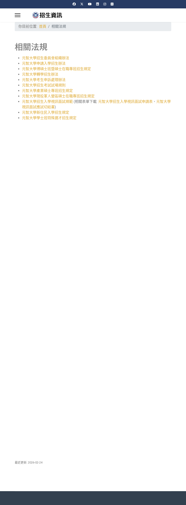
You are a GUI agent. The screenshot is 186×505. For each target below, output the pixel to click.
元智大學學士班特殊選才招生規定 (49, 118)
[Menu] (17, 15)
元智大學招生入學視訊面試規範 (47, 101)
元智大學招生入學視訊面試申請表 (125, 101)
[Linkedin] (97, 4)
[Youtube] (90, 4)
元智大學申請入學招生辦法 (44, 63)
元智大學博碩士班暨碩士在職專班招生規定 (57, 69)
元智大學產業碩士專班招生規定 (47, 91)
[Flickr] (112, 4)
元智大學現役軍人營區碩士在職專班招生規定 (58, 96)
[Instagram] (104, 4)
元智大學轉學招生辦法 (40, 74)
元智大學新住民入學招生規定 (45, 112)
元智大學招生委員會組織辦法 (45, 58)
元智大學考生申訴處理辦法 (44, 80)
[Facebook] (74, 4)
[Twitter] (81, 4)
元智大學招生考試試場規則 (44, 85)
